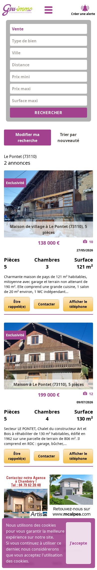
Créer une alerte (83, 14)
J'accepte (78, 543)
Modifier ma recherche (27, 137)
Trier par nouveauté (68, 137)
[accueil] (17, 10)
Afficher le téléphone (78, 304)
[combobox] (48, 29)
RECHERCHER (48, 112)
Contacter (46, 304)
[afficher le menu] (48, 10)
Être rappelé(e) (17, 304)
